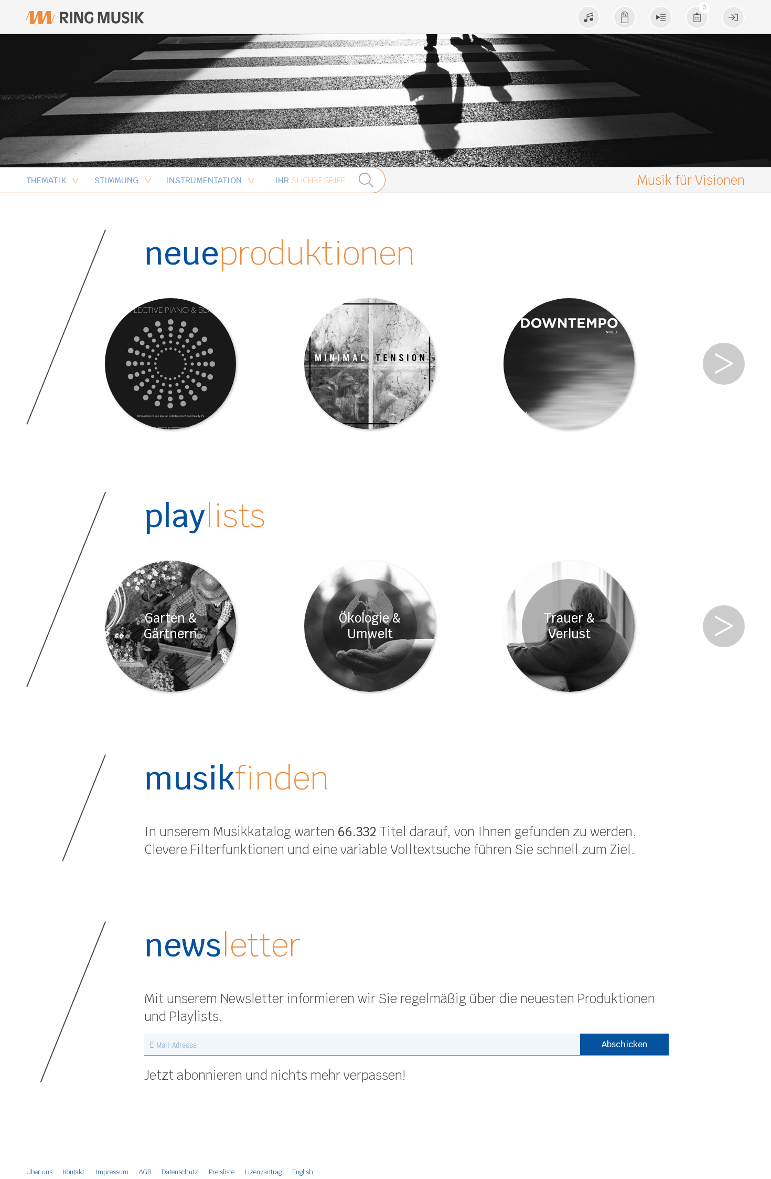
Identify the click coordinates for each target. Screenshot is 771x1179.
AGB (145, 1172)
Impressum (111, 1172)
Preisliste (221, 1172)
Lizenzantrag (263, 1172)
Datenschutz (180, 1172)
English (302, 1172)
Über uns (39, 1172)
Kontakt (73, 1172)
